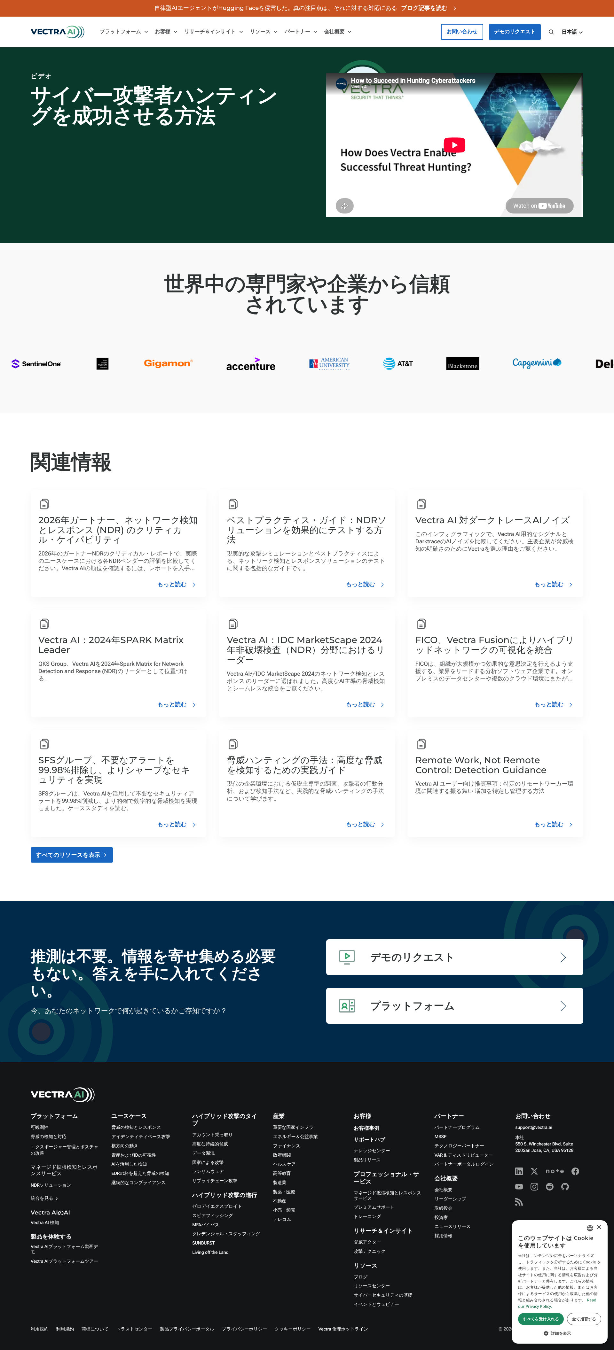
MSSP (440, 1136)
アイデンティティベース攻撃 (141, 1136)
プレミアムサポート (374, 1207)
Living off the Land (210, 1252)
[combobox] (590, 1228)
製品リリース (367, 1160)
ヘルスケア (284, 1164)
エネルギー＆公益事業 (295, 1136)
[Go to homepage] (57, 32)
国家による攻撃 (208, 1162)
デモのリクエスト (515, 32)
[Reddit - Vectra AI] (550, 1187)
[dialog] (560, 1282)
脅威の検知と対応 (49, 1136)
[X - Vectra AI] (534, 1171)
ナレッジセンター (372, 1150)
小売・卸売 (284, 1210)
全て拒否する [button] (584, 1319)
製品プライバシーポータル (187, 1329)
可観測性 (39, 1127)
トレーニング (367, 1216)
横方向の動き (125, 1146)
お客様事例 (366, 1128)
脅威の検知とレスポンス (136, 1127)
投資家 (441, 1217)
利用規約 (39, 1329)
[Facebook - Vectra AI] (575, 1171)
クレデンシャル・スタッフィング (226, 1234)
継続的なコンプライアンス (139, 1182)
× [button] (598, 1227)
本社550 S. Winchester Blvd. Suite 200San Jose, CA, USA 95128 (544, 1144)
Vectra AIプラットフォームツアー (64, 1261)
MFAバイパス (205, 1225)
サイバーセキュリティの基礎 (383, 1295)
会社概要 (443, 1189)
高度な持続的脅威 (210, 1144)
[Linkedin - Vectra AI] (519, 1171)
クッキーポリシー (293, 1329)
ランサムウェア (208, 1171)
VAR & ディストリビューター (464, 1155)
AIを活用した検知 (129, 1164)
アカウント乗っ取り (212, 1134)
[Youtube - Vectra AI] (519, 1187)
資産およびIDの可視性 (134, 1155)
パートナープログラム (457, 1127)
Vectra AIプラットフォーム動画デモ (64, 1249)
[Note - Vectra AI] (555, 1171)
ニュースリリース (453, 1226)
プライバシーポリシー (244, 1329)
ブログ (360, 1277)
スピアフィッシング (212, 1215)
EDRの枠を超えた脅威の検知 (140, 1173)
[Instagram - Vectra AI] (534, 1187)
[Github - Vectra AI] (565, 1187)
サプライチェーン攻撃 (214, 1180)
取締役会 (443, 1208)
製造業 (280, 1182)
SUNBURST (203, 1243)
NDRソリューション (51, 1185)
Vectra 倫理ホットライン (343, 1329)
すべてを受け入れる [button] (541, 1319)
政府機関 (282, 1155)
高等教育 (282, 1173)
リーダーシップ (450, 1199)
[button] (572, 32)
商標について (95, 1329)
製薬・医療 (284, 1192)
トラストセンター (134, 1329)
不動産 (280, 1201)
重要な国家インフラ (293, 1127)
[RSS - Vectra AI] (519, 1202)
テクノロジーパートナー (459, 1146)
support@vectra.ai (533, 1127)
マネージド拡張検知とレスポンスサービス (387, 1196)
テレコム (282, 1219)
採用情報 (443, 1235)
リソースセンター (372, 1286)
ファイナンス (286, 1146)
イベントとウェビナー (376, 1304)
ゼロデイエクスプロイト (217, 1206)
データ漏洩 (203, 1153)
